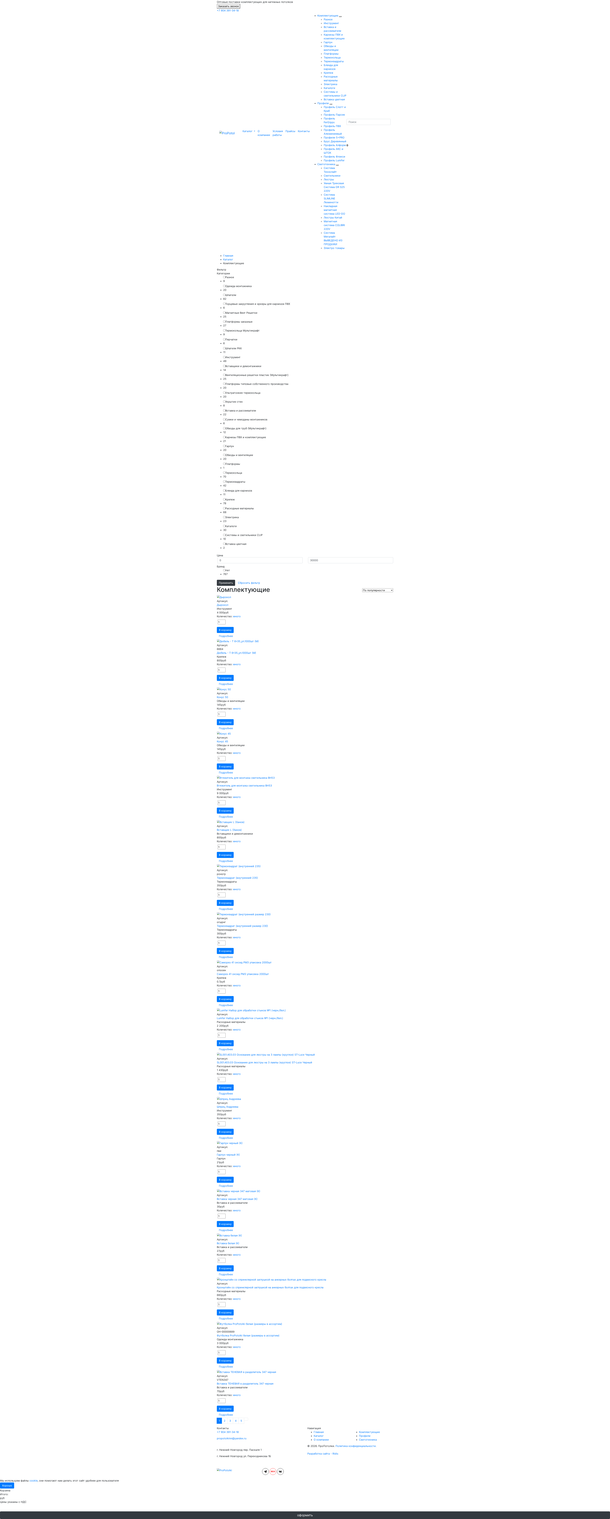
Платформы (331, 53)
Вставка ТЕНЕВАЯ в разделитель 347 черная (245, 1383)
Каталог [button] (247, 131)
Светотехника (326, 164)
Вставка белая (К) (228, 1243)
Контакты (304, 131)
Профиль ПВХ (332, 126)
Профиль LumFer (334, 160)
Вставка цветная (334, 99)
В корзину (225, 630)
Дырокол (222, 604)
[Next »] (246, 1419)
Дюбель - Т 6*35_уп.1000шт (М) (236, 652)
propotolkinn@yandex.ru (231, 1438)
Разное (328, 19)
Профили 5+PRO (334, 137)
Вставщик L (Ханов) (229, 829)
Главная (319, 1432)
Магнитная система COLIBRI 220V (334, 225)
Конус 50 (222, 697)
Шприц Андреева (227, 1106)
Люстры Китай (333, 217)
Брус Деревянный (335, 141)
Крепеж (328, 72)
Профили (323, 103)
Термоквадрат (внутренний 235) (237, 877)
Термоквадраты (334, 61)
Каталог (319, 1435)
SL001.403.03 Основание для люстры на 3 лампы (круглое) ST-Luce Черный (264, 1062)
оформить (305, 1515)
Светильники (332, 175)
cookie (34, 1480)
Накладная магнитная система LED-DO (334, 209)
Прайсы (290, 131)
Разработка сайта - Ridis (322, 1453)
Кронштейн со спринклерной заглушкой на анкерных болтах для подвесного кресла (270, 1287)
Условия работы (278, 133)
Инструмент (331, 23)
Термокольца (332, 57)
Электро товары (334, 248)
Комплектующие (327, 15)
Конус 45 (222, 741)
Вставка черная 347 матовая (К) (237, 1199)
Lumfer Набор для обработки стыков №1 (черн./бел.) (250, 1018)
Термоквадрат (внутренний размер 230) (242, 925)
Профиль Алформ (335, 145)
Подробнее (226, 636)
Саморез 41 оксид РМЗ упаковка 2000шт (243, 974)
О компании (264, 133)
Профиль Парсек (334, 114)
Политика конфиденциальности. (356, 1446)
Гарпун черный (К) (228, 1154)
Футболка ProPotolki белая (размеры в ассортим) (248, 1335)
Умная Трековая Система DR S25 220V (334, 187)
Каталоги (329, 88)
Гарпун (328, 42)
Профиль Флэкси (334, 156)
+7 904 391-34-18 (228, 10)
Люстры (329, 179)
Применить (226, 582)
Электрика (330, 84)
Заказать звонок (228, 6)
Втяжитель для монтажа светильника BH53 (244, 785)
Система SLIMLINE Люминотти (331, 198)
